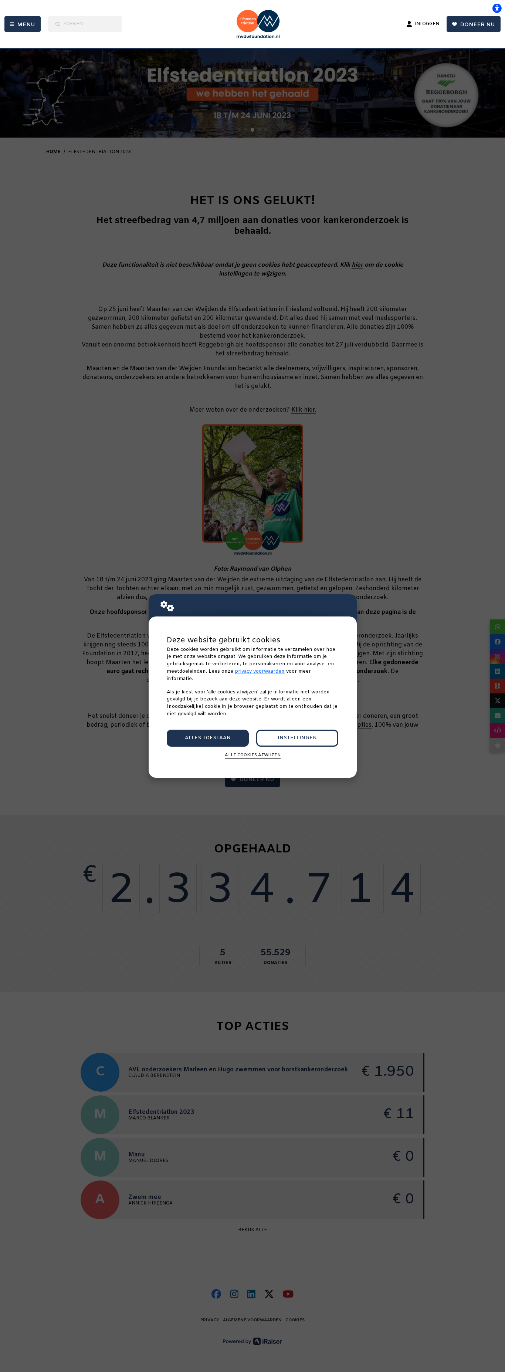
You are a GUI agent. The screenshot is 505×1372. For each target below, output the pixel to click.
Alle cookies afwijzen (253, 755)
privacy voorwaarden (260, 671)
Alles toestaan (208, 738)
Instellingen (297, 738)
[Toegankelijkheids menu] (496, 8)
